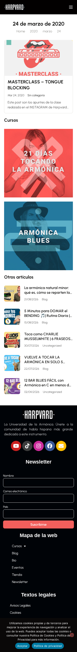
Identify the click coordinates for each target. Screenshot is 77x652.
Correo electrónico (15, 491)
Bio (14, 560)
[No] (72, 635)
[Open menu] (71, 7)
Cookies (15, 613)
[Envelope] (61, 446)
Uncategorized (52, 345)
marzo (47, 31)
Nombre (8, 475)
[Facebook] (50, 446)
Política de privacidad (48, 645)
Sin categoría (36, 95)
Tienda (17, 575)
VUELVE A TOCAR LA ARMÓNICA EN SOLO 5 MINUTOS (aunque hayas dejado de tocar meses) (45, 359)
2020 (34, 31)
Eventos (18, 567)
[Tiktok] (27, 446)
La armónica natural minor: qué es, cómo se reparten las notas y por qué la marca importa (47, 290)
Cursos (17, 546)
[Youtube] (16, 446)
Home (20, 31)
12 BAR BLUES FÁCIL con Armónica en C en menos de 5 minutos (47, 382)
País (5, 507)
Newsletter (20, 582)
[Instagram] (38, 446)
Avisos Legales (20, 605)
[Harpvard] (14, 7)
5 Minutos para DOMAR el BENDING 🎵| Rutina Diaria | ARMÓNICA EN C (47, 313)
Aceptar (22, 645)
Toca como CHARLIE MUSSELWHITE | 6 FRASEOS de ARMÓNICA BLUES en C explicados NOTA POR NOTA (47, 336)
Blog (44, 299)
